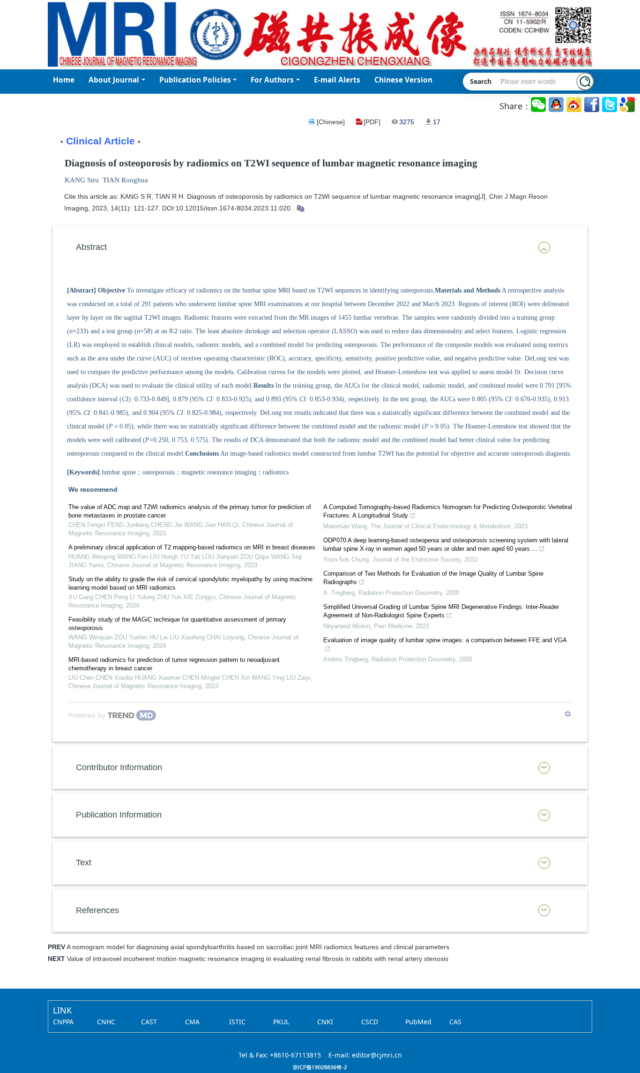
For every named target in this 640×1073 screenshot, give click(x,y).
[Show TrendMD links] (568, 714)
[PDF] (372, 122)
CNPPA (63, 1021)
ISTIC (237, 1021)
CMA (192, 1021)
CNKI (325, 1021)
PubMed (418, 1021)
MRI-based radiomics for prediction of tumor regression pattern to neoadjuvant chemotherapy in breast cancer (174, 664)
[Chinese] (331, 122)
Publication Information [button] (119, 814)
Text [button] (83, 862)
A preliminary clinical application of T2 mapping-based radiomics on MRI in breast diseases (191, 547)
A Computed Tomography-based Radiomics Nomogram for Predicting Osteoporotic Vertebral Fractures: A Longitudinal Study (447, 511)
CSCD (369, 1021)
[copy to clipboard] (300, 208)
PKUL (281, 1021)
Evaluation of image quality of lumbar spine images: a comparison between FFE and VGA (445, 640)
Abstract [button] (91, 247)
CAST (149, 1021)
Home (63, 80)
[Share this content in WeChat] (539, 105)
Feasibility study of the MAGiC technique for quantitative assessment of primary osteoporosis (177, 623)
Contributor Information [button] (119, 767)
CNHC (106, 1021)
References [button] (97, 910)
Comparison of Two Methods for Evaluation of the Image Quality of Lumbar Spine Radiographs (433, 577)
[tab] (319, 247)
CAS (455, 1021)
